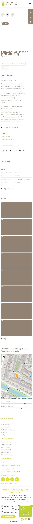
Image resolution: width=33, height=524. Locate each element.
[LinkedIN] (12, 479)
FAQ (4, 435)
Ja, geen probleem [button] (8, 516)
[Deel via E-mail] (20, 150)
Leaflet (13, 398)
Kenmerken (15, 63)
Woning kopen (6, 424)
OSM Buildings (28, 398)
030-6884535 (6, 137)
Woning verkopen (7, 427)
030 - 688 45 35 (5, 447)
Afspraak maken (7, 144)
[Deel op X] (7, 150)
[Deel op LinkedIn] (13, 150)
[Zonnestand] (7, 15)
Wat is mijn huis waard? (9, 430)
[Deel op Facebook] (3, 150)
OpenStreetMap (20, 398)
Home (4, 422)
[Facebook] (3, 479)
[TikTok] (17, 479)
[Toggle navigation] (30, 3)
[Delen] (12, 15)
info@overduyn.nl (7, 139)
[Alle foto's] (3, 15)
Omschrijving (5, 63)
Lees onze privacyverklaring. (16, 503)
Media (22, 63)
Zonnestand (5, 68)
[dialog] (16, 505)
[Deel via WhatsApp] (16, 150)
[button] (17, 375)
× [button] (31, 488)
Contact (5, 432)
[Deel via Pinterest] (10, 150)
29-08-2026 (9, 406)
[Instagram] (8, 479)
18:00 (8, 402)
